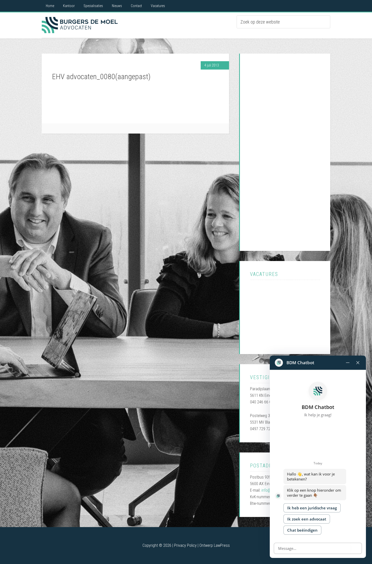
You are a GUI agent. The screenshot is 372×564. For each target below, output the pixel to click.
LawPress (222, 545)
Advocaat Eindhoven (80, 25)
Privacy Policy (185, 545)
